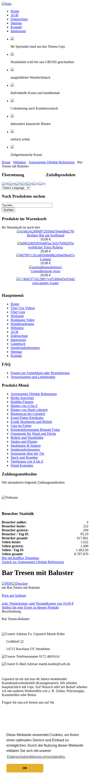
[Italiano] (24, 183)
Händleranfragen (22, 324)
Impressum (18, 31)
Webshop (19, 162)
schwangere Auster (45, 283)
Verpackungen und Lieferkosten (33, 377)
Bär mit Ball (10, 558)
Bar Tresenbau (29, 558)
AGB (14, 15)
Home (15, 11)
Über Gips (18, 312)
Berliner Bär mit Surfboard (45, 235)
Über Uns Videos (23, 308)
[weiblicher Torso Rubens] (45, 243)
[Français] (18, 183)
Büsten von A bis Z (24, 406)
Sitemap (16, 23)
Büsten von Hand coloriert (29, 410)
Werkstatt (17, 316)
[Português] (30, 183)
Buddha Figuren (22, 402)
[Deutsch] (5, 183)
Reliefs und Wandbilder (27, 437)
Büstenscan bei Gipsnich (28, 414)
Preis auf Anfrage (14, 595)
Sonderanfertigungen (25, 348)
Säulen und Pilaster (24, 441)
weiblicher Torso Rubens (45, 247)
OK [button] (25, 768)
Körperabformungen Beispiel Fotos (35, 430)
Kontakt (16, 27)
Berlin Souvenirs (22, 398)
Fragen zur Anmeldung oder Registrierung (40, 373)
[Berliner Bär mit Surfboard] (45, 231)
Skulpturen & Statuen (26, 445)
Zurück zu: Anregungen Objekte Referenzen (33, 562)
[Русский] (36, 183)
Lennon (45, 259)
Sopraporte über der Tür (27, 453)
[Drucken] (20, 583)
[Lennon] (45, 255)
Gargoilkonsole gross (45, 271)
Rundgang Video (22, 320)
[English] (12, 183)
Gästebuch (18, 344)
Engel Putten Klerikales (27, 418)
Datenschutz (19, 19)
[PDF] (7, 583)
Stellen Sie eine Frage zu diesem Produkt (30, 607)
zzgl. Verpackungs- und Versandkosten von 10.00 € (38, 603)
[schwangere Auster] (45, 279)
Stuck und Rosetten (24, 457)
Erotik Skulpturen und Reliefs (31, 422)
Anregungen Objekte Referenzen (51, 162)
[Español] (42, 183)
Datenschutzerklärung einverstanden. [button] (36, 757)
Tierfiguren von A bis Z (27, 461)
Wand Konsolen (22, 465)
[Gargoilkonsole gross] (45, 267)
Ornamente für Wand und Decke (33, 433)
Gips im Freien (21, 426)
